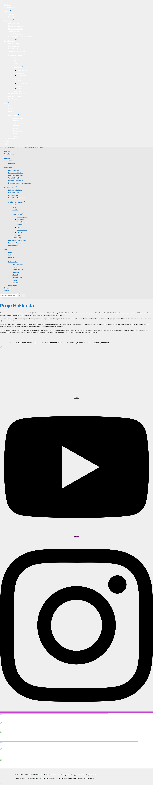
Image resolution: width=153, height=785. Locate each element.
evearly (19, 86)
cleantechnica (22, 83)
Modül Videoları (13, 48)
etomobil (20, 78)
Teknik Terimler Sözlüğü (16, 51)
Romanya (11, 17)
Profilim (15, 63)
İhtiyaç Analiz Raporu (15, 43)
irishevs (19, 88)
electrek (19, 80)
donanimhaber (22, 75)
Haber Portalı (17, 67)
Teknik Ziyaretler (14, 31)
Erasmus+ (7, 141)
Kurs (14, 58)
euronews (20, 73)
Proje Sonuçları (9, 41)
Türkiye (11, 14)
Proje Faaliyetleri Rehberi (17, 93)
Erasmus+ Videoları (15, 96)
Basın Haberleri (13, 23)
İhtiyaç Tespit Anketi (15, 26)
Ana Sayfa (7, 5)
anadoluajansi (22, 70)
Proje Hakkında (9, 7)
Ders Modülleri (13, 46)
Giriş (14, 61)
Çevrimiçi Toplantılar (15, 34)
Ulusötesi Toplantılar (15, 29)
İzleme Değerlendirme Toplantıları (20, 37)
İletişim (6, 144)
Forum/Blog (16, 91)
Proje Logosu (13, 99)
